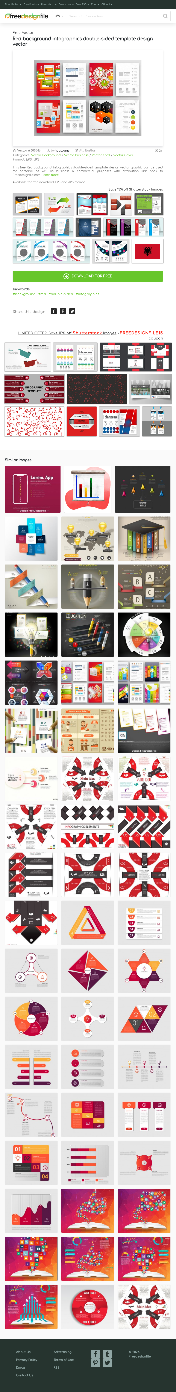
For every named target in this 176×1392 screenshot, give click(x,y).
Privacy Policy (26, 1360)
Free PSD (81, 4)
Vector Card (101, 155)
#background (24, 294)
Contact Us (24, 1375)
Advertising (63, 1352)
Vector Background (46, 155)
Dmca (20, 1367)
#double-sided (61, 294)
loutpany (63, 150)
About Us (23, 1352)
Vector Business (76, 155)
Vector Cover (123, 155)
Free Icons (65, 4)
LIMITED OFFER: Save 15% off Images (67, 333)
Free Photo (30, 4)
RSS (56, 1367)
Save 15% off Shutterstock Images (135, 189)
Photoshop (47, 4)
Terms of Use (64, 1360)
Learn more (50, 175)
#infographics (87, 294)
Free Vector (12, 4)
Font (94, 4)
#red (42, 294)
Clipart (106, 4)
